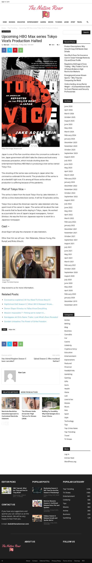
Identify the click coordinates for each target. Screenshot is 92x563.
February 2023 (70, 178)
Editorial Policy (44, 561)
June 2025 (68, 124)
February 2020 (70, 294)
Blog (66, 327)
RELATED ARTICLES (10, 392)
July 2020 (68, 279)
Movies (50, 22)
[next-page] (7, 423)
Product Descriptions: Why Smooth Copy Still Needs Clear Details (76, 48)
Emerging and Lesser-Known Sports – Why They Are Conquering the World (75, 77)
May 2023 (68, 168)
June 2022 (68, 207)
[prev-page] (3, 423)
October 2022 (69, 193)
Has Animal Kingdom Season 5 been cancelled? (14, 360)
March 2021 (69, 261)
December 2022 (70, 186)
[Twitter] (9, 50)
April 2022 (68, 214)
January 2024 (69, 139)
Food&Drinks (69, 370)
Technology (69, 421)
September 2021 (71, 240)
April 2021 (68, 258)
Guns (66, 385)
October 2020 (69, 269)
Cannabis (68, 334)
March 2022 (69, 218)
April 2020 (68, 290)
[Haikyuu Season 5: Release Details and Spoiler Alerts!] (37, 518)
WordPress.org (70, 461)
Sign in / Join (5, 2)
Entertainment (32, 22)
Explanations (69, 360)
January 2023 (69, 182)
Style (66, 417)
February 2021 (70, 265)
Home (5, 22)
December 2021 (70, 229)
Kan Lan (6, 45)
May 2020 (68, 287)
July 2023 (68, 160)
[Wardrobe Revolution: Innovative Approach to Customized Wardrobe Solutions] (10, 403)
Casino (67, 342)
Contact (34, 561)
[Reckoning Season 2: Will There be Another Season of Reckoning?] (37, 490)
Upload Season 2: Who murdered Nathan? (47, 360)
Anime (66, 22)
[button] (87, 22)
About (28, 561)
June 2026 (68, 106)
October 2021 (69, 236)
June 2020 (68, 283)
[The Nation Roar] (46, 11)
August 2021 (69, 243)
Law (66, 396)
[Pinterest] (15, 50)
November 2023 (70, 146)
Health (67, 388)
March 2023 (69, 175)
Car (65, 338)
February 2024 (70, 135)
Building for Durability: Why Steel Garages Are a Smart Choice (51, 413)
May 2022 (68, 211)
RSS (83, 561)
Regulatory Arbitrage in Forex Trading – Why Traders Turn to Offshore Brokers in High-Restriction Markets (76, 68)
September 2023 (71, 153)
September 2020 (71, 272)
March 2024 (69, 131)
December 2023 (70, 142)
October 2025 (69, 117)
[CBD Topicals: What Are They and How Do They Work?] (6, 490)
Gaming (43, 22)
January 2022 (69, 225)
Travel (79, 22)
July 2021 (68, 247)
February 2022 (70, 222)
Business (12, 22)
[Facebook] (4, 50)
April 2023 (68, 171)
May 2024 (68, 128)
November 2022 (70, 189)
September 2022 (71, 196)
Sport (73, 22)
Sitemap (77, 561)
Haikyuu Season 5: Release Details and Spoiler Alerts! (50, 518)
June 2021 (68, 251)
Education (21, 22)
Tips (66, 425)
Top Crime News (71, 428)
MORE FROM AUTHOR (29, 392)
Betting (67, 323)
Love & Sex (68, 399)
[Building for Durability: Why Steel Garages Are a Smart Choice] (51, 403)
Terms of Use (67, 561)
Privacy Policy (56, 561)
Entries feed (69, 458)
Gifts (66, 381)
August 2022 (69, 200)
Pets (66, 410)
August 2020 (69, 276)
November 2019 (70, 305)
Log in (66, 454)
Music (66, 406)
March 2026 (69, 113)
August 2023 (69, 157)
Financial (68, 367)
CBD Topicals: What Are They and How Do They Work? (20, 490)
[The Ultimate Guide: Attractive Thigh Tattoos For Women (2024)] (30, 403)
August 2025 (69, 121)
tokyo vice (12, 329)
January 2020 (69, 297)
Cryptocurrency (70, 349)
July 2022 (68, 204)
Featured (68, 363)
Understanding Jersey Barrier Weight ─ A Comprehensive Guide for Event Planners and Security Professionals (77, 88)
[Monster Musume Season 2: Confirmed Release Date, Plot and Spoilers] (37, 503)
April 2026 (68, 110)
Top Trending (12, 28)
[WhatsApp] (20, 50)
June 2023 (68, 164)
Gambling (68, 374)
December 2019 (70, 301)
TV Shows (58, 22)
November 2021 (70, 233)
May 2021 (68, 254)
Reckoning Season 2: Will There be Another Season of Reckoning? (51, 490)
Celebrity (68, 345)
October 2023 (69, 149)
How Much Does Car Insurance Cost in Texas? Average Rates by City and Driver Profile (77, 57)
